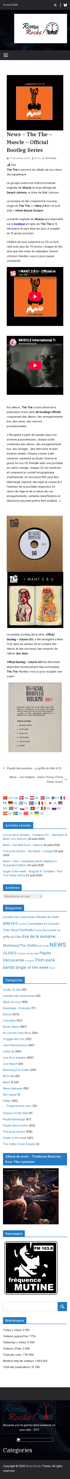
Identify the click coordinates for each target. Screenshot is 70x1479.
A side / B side (12, 989)
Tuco (52, 967)
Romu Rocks (33, 1466)
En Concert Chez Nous (17, 1032)
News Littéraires (13, 1088)
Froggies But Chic (14, 1039)
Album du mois (12, 1002)
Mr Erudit (43, 945)
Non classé (10, 1094)
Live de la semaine (14, 1057)
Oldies (7, 1100)
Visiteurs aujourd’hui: (16, 1336)
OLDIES (9, 953)
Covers (22, 924)
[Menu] (6, 55)
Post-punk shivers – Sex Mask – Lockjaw (28, 851)
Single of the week (32, 967)
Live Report (10, 1063)
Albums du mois (47, 917)
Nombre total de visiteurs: (19, 1360)
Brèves (7, 1014)
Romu (37, 158)
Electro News (11, 1026)
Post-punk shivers (14, 1131)
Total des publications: (17, 1367)
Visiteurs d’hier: (13, 1348)
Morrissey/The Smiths (20, 945)
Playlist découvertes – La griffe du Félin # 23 (34, 768)
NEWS (57, 944)
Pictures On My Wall (28, 953)
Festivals (26, 930)
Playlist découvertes (15, 1125)
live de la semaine (38, 936)
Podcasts (29, 961)
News (6, 1082)
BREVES (10, 923)
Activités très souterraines (19, 917)
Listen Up (8, 1051)
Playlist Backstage (14, 1119)
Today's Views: (13, 1330)
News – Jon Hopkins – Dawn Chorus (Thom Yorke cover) (36, 779)
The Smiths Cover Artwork (19, 1144)
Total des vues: (13, 1354)
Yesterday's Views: (15, 1342)
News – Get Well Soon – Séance (23, 845)
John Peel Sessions (15, 1045)
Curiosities (35, 923)
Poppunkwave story (19, 1105)
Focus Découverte (45, 930)
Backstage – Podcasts (16, 1008)
